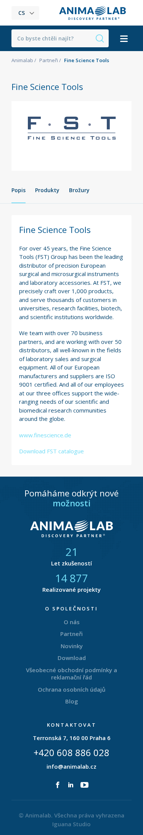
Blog (71, 701)
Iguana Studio (71, 824)
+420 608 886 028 (71, 752)
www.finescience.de (45, 435)
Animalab (22, 60)
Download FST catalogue (51, 451)
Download (72, 658)
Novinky (72, 646)
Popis (18, 190)
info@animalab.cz (71, 766)
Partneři (48, 60)
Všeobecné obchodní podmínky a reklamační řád (71, 673)
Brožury (79, 190)
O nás (72, 622)
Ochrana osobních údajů (72, 689)
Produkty (47, 190)
